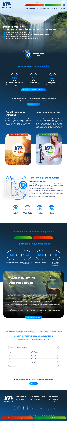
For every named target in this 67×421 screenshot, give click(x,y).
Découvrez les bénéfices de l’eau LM (33, 89)
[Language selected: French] (63, 2)
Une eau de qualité (45, 8)
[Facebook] (27, 408)
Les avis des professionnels (43, 238)
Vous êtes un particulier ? (35, 399)
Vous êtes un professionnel (35, 5)
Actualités (18, 401)
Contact (62, 8)
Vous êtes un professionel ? (36, 401)
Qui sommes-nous (32, 8)
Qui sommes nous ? (20, 399)
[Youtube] (19, 408)
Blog (55, 8)
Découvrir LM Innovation (34, 317)
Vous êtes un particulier (53, 5)
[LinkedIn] (14, 408)
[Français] (63, 2)
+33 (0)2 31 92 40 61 (36, 407)
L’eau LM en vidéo (33, 104)
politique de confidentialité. (45, 379)
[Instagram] (23, 408)
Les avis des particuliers (23, 238)
